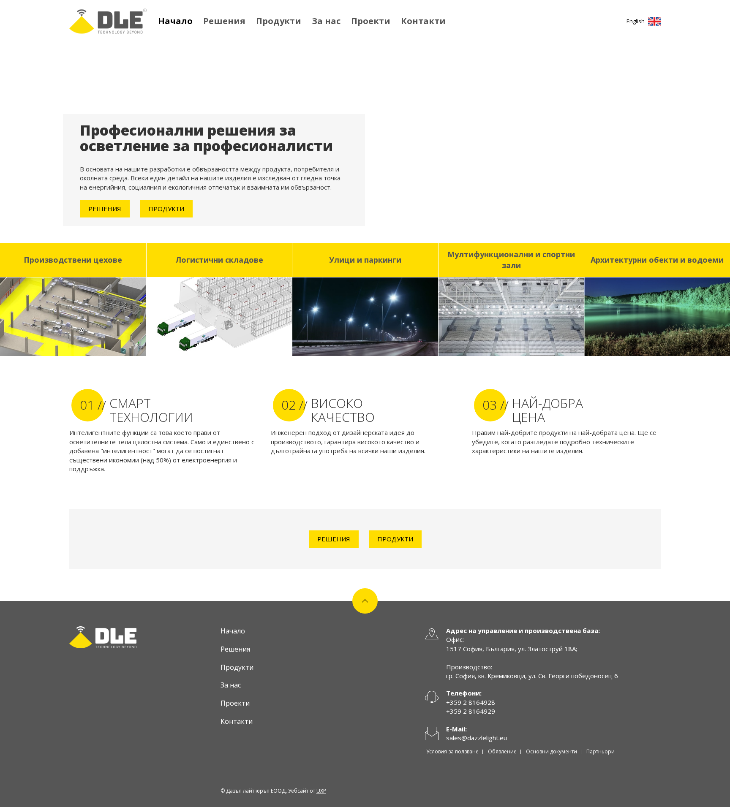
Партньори (600, 751)
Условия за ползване (452, 751)
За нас (326, 21)
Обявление (502, 751)
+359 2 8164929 (470, 711)
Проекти (370, 21)
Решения (224, 21)
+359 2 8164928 (470, 702)
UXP (321, 790)
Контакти (423, 21)
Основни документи (551, 751)
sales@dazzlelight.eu (476, 738)
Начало (175, 21)
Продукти (278, 21)
